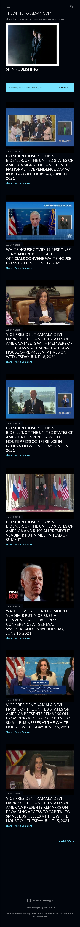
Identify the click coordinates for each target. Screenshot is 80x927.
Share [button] (9, 183)
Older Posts (66, 840)
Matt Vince (49, 907)
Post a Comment (23, 183)
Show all (65, 87)
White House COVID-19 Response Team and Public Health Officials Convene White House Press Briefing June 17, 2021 (38, 256)
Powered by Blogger (43, 900)
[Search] (72, 5)
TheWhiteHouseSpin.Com (28, 13)
